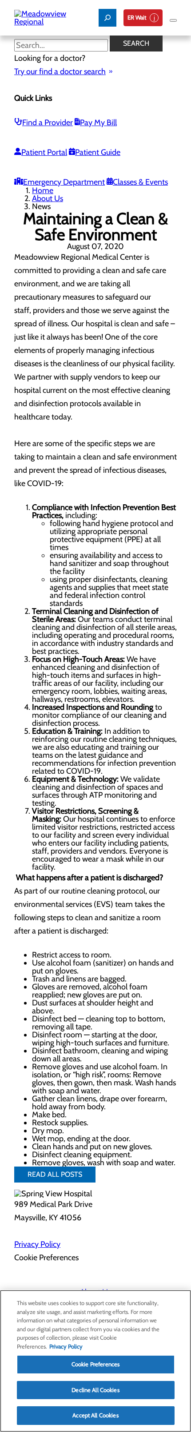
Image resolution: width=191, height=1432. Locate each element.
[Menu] (173, 20)
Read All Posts (55, 1174)
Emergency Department (64, 182)
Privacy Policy (37, 1244)
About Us (47, 198)
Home (42, 190)
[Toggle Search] (107, 18)
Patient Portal (44, 152)
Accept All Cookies (95, 1415)
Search (136, 43)
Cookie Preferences (95, 1364)
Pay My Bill (98, 122)
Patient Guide (97, 152)
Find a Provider (47, 122)
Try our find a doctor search (60, 71)
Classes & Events (140, 182)
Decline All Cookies (95, 1389)
